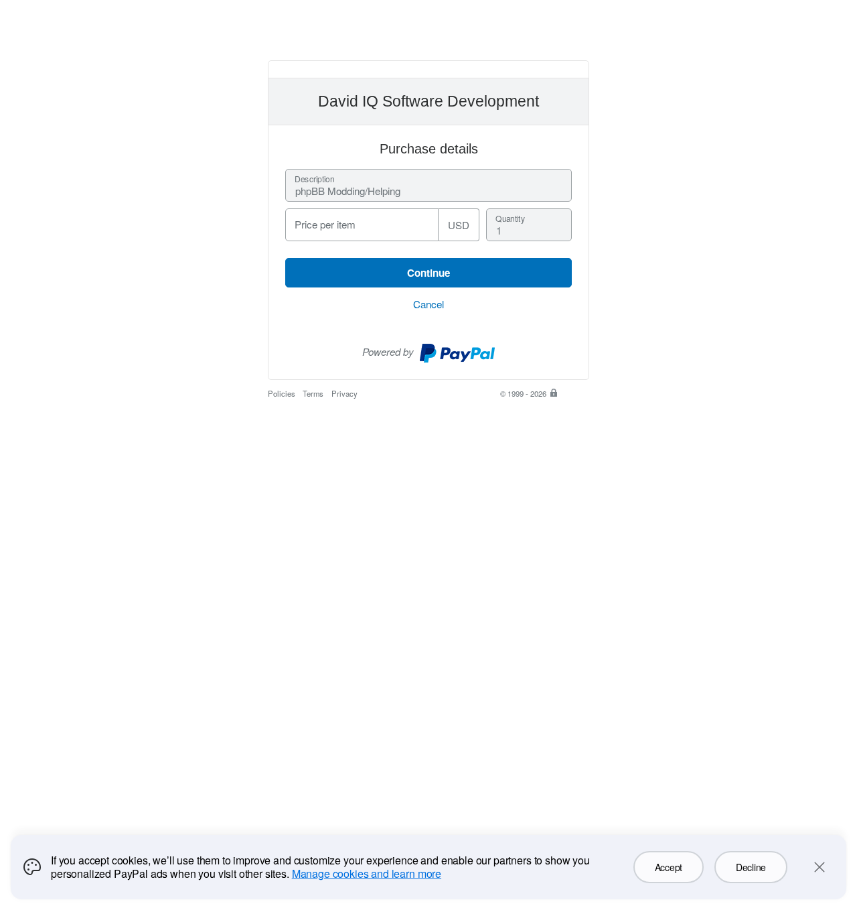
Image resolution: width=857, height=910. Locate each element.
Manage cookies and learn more (366, 873)
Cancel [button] (428, 304)
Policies (281, 393)
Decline (751, 867)
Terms (313, 393)
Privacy (344, 393)
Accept (668, 867)
